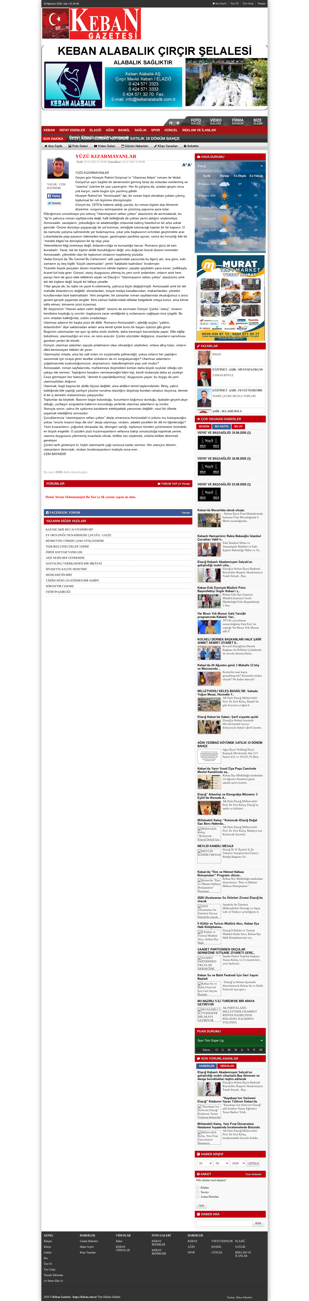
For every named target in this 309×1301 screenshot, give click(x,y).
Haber (119, 1241)
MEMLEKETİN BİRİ (59, 575)
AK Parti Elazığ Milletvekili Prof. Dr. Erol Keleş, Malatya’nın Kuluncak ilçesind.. (242, 830)
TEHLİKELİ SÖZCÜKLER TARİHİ (67, 546)
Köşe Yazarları (88, 1252)
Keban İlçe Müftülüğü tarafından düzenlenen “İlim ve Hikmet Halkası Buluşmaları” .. (243, 882)
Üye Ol (234, 3)
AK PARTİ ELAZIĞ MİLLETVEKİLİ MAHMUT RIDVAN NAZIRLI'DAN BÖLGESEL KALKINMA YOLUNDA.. (240, 1015)
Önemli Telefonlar (53, 1275)
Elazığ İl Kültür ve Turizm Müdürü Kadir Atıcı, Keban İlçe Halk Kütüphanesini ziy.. (242, 934)
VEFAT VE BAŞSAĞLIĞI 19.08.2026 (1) (224, 432)
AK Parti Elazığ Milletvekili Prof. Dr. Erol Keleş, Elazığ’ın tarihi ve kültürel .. (240, 804)
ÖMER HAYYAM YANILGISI (64, 552)
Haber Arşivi (87, 1246)
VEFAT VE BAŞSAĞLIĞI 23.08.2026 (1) (224, 484)
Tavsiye (205, 1192)
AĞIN (191, 1246)
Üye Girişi (248, 3)
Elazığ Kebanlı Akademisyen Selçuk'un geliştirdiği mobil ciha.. (224, 563)
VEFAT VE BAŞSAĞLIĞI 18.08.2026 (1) (224, 458)
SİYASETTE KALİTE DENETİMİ (66, 569)
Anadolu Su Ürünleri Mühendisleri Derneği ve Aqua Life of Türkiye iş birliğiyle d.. (241, 908)
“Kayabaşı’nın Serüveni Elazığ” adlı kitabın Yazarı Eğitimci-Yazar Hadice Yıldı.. (242, 1108)
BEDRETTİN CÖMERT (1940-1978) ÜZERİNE (75, 541)
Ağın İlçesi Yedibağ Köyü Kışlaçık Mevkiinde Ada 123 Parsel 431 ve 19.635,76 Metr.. (241, 753)
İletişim (262, 3)
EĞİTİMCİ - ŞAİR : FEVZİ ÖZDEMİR (237, 375)
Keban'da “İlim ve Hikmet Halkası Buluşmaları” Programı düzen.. (220, 873)
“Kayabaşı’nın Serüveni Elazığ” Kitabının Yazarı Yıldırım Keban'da (227, 1099)
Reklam (205, 1187)
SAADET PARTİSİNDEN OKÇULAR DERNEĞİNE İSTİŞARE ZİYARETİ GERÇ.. (226, 951)
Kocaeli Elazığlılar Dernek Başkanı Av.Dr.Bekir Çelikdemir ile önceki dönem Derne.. (242, 649)
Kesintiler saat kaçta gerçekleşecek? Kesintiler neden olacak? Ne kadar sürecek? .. (242, 675)
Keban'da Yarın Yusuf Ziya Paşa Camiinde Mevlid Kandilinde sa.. (226, 770)
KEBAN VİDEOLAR (123, 1248)
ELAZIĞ (240, 1241)
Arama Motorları (210, 1196)
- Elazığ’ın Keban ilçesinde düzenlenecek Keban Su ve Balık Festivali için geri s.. (243, 985)
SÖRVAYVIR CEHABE (60, 586)
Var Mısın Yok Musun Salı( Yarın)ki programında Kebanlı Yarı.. (221, 615)
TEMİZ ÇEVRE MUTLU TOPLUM (234, 381)
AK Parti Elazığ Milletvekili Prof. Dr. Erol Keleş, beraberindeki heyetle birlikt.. (241, 1134)
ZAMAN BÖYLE (222, 360)
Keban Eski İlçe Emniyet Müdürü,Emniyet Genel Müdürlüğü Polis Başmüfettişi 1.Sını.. (241, 600)
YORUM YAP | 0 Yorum (175, 483)
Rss (46, 1258)
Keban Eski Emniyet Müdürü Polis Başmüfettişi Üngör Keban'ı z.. (221, 589)
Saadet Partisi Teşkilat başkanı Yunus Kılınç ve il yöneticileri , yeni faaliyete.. (242, 960)
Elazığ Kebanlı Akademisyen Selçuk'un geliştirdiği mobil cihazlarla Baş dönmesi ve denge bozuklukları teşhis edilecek (228, 1076)
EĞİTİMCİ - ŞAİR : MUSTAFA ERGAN (237, 354)
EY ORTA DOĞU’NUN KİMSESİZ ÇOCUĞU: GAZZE (78, 535)
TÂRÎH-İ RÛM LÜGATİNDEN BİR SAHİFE (72, 580)
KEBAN (192, 1241)
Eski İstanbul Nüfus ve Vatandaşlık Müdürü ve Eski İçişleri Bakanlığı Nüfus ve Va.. (242, 546)
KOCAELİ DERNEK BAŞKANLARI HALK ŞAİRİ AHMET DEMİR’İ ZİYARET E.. (229, 641)
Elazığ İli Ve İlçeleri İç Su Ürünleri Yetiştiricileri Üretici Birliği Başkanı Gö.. (241, 853)
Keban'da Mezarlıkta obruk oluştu (220, 510)
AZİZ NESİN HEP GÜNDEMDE (65, 558)
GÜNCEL (217, 1252)
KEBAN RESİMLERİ (159, 1252)
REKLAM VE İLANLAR (243, 1254)
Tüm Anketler (253, 1174)
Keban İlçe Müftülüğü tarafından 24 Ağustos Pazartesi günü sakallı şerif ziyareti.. (243, 779)
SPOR (191, 1252)
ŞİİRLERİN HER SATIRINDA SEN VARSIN (239, 401)
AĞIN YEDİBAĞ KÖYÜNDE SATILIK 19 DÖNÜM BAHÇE (130, 138)
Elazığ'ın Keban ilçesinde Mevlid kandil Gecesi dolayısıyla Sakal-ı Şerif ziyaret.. (242, 724)
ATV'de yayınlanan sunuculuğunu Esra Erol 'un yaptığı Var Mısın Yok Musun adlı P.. (241, 626)
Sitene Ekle (53, 1280)
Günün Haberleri (89, 1241)
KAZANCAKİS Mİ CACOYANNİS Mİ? (69, 529)
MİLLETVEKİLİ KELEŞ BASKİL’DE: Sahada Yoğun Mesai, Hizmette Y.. (227, 692)
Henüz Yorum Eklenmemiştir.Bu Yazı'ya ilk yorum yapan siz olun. (90, 497)
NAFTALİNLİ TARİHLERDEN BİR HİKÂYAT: (74, 563)
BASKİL (216, 1246)
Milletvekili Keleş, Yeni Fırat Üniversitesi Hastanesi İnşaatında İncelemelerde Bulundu (228, 1125)
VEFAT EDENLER (222, 1241)
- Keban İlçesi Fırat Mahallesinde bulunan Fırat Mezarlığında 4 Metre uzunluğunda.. (243, 517)
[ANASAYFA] (91, 23)
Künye (47, 1246)
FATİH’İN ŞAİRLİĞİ (58, 592)
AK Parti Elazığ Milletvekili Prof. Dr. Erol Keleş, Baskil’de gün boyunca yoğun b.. (241, 701)
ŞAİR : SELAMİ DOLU (227, 396)
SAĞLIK (240, 1246)
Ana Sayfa (220, 3)
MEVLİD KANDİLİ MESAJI (215, 846)
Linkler (48, 1252)
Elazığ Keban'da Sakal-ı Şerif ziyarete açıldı (227, 717)
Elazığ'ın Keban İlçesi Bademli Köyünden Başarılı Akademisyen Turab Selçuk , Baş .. (243, 572)
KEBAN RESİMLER (158, 1243)
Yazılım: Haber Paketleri (239, 1297)
